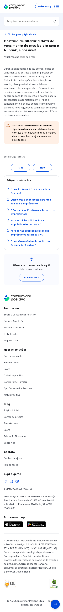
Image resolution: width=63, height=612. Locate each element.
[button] (55, 604)
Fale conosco (31, 277)
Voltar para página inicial (22, 34)
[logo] (14, 6)
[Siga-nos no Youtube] (17, 481)
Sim (20, 167)
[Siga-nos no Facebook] (5, 481)
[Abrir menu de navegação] (57, 6)
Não (42, 167)
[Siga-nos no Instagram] (11, 481)
